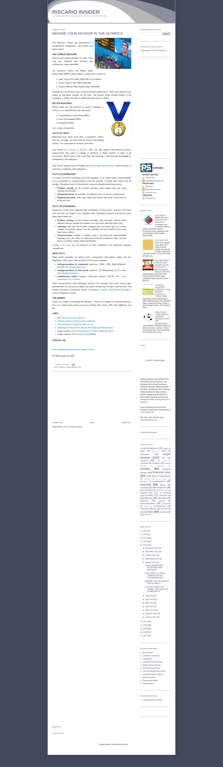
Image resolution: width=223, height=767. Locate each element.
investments (159, 481)
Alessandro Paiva (81, 334)
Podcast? (162, 50)
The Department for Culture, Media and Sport (93, 331)
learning (145, 484)
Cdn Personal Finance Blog (154, 671)
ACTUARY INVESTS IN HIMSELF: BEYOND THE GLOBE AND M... (156, 589)
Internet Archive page (77, 349)
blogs (142, 451)
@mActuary (150, 178)
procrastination (147, 503)
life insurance (159, 487)
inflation (167, 476)
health (148, 476)
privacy (162, 501)
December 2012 (152, 548)
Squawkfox (147, 659)
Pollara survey (58, 110)
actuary (143, 448)
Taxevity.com (150, 198)
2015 (145, 534)
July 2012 (149, 596)
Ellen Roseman (149, 677)
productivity (166, 503)
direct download (59, 349)
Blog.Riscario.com (152, 189)
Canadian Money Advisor (153, 674)
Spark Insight (148, 684)
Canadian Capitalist (151, 656)
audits (166, 448)
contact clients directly (111, 290)
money (156, 493)
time (142, 512)
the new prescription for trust (101, 166)
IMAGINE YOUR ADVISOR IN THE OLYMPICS (87, 33)
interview (143, 481)
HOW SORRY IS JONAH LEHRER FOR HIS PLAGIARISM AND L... (155, 575)
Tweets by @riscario (148, 432)
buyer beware (72, 367)
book (154, 451)
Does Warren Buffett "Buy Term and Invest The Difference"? (162, 218)
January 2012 (151, 617)
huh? (158, 476)
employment (161, 466)
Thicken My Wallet (150, 680)
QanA (146, 506)
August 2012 (150, 562)
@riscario (149, 186)
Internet (164, 479)
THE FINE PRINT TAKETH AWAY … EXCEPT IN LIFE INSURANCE (162, 264)
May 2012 (149, 603)
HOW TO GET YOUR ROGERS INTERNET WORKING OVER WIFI (162, 316)
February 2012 (151, 613)
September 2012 (152, 559)
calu (163, 458)
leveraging (144, 488)
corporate (144, 463)
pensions (163, 495)
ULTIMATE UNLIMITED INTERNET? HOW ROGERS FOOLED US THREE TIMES (162, 290)
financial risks (162, 472)
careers (144, 460)
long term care (162, 490)
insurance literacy (150, 479)
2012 (145, 545)
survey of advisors (78, 150)
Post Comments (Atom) (73, 427)
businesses (145, 454)
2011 (145, 621)
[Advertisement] (91, 396)
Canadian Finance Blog (152, 662)
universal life (165, 512)
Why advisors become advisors (71, 318)
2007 (145, 636)
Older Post (126, 422)
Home (92, 422)
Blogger (125, 744)
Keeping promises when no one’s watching (76, 321)
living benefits (146, 490)
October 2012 (151, 555)
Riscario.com (150, 193)
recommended (160, 506)
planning (162, 498)
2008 (145, 632)
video (146, 515)
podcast (144, 500)
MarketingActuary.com (154, 181)
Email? (155, 50)
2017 (145, 531)
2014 (145, 538)
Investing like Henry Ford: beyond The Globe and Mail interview (85, 328)
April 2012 (149, 606)
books (163, 451)
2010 (145, 625)
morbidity (167, 493)
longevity (144, 493)
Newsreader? (146, 50)
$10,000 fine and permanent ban (71, 267)
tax (155, 509)
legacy (163, 485)
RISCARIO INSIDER (76, 12)
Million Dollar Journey (152, 665)
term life (164, 509)
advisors (62, 367)
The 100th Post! (161, 240)
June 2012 (149, 599)
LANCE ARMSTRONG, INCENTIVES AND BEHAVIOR (154, 567)
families (145, 468)
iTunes (91, 349)
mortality (149, 495)
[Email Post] (72, 364)
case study (161, 461)
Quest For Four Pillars (151, 668)
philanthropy (146, 498)
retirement (144, 509)
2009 (145, 629)
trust (79, 367)
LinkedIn (155, 417)
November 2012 (152, 552)
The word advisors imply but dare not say (75, 324)
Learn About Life (147, 412)
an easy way (69, 245)
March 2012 (150, 610)
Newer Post (58, 422)
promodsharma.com (148, 420)
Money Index (148, 653)
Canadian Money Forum (153, 700)
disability (156, 463)
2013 (145, 541)
